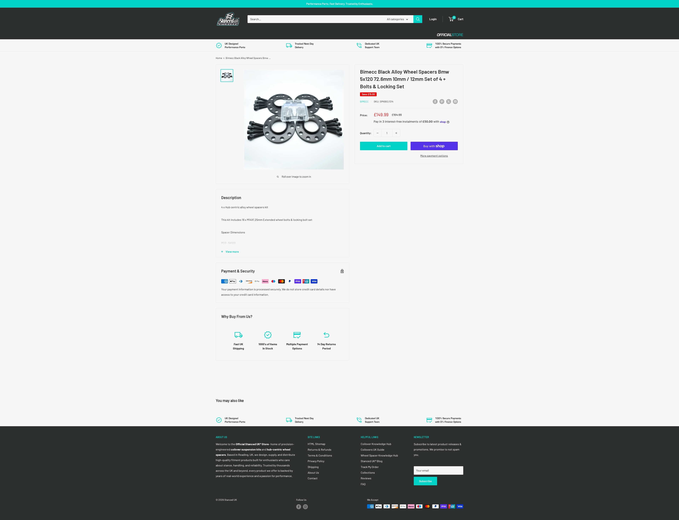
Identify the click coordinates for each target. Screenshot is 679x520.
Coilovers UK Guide (372, 449)
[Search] (417, 19)
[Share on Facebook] (435, 101)
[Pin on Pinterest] (441, 101)
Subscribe (425, 481)
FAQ (363, 484)
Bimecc (364, 101)
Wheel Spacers (274, 34)
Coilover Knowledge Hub (376, 444)
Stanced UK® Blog (371, 461)
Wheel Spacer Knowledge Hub (379, 455)
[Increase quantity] (396, 133)
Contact (336, 34)
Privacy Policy (316, 461)
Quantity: (366, 133)
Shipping (313, 467)
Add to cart (384, 146)
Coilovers (223, 34)
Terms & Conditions (320, 455)
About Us (313, 472)
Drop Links (247, 34)
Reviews (366, 478)
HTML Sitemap (316, 444)
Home (219, 57)
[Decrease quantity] (377, 133)
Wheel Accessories (307, 34)
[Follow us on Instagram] (305, 506)
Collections (368, 472)
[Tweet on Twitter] (448, 101)
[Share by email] (455, 101)
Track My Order (370, 467)
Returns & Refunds (319, 449)
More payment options (434, 155)
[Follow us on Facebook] (298, 506)
